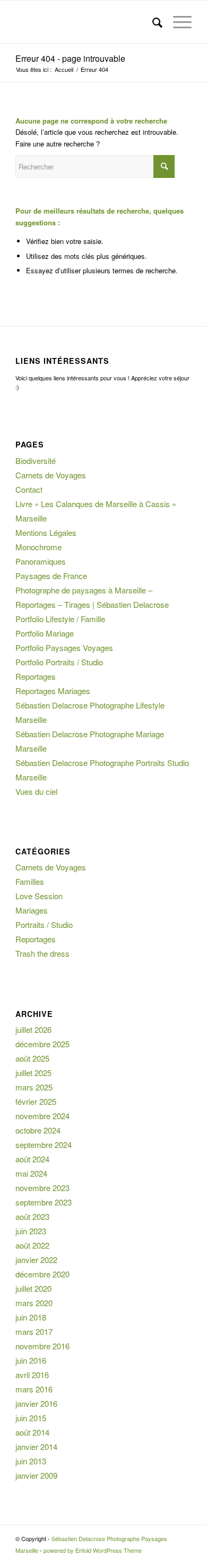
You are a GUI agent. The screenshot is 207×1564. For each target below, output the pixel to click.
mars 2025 (34, 1087)
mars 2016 (34, 1389)
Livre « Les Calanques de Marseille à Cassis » (95, 503)
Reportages (35, 676)
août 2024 (32, 1158)
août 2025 (32, 1058)
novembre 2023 (42, 1187)
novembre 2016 (42, 1345)
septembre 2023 (43, 1202)
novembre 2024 (42, 1115)
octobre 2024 (38, 1130)
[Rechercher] (152, 22)
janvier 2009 (36, 1475)
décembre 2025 (42, 1043)
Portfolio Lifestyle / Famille (60, 618)
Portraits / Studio (44, 924)
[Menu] (177, 22)
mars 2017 (34, 1331)
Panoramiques (40, 561)
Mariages (31, 910)
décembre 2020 (42, 1274)
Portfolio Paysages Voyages (64, 647)
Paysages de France (51, 575)
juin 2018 (30, 1317)
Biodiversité (35, 460)
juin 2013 (30, 1461)
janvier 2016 (36, 1403)
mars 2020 (34, 1302)
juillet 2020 (33, 1288)
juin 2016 (30, 1360)
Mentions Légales (45, 532)
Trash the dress (42, 953)
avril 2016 (32, 1374)
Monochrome (38, 546)
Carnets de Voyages (50, 474)
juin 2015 (30, 1417)
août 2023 (32, 1216)
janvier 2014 (36, 1446)
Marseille (31, 518)
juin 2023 (30, 1230)
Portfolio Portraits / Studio (59, 661)
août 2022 (32, 1245)
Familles (29, 881)
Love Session (39, 895)
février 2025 (35, 1101)
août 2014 (32, 1432)
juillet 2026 (33, 1029)
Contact (28, 489)
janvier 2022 (36, 1259)
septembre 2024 (43, 1144)
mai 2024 (31, 1173)
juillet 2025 (33, 1072)
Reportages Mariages (52, 690)
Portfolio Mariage (44, 633)
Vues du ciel (36, 791)
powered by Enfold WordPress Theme (93, 1550)
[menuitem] (152, 22)
